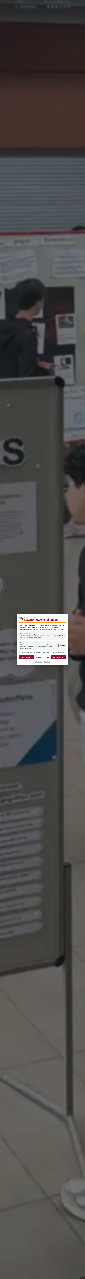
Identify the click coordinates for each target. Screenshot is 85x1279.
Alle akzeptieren (58, 657)
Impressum (47, 661)
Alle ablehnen (26, 657)
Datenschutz (38, 661)
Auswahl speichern (42, 657)
